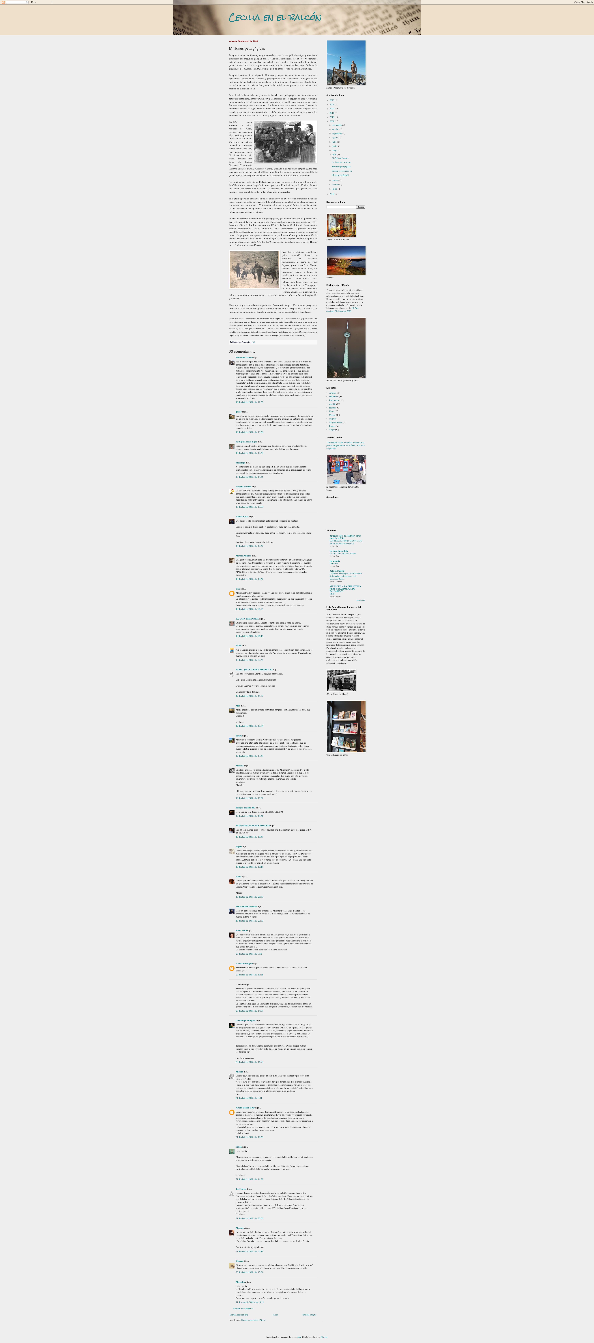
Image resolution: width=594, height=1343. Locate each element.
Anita (238, 876)
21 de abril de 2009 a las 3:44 (249, 1097)
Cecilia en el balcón (275, 17)
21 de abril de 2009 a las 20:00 (249, 1218)
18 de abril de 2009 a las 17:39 (249, 545)
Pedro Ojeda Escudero (246, 906)
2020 (332, 108)
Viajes (332, 429)
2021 (332, 104)
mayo (335, 150)
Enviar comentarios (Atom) (253, 1319)
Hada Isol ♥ (241, 930)
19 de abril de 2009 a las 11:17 (249, 695)
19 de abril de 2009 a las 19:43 (249, 866)
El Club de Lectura (340, 158)
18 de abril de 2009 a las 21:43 (249, 635)
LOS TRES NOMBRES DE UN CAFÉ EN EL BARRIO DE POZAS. (346, 542)
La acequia (335, 561)
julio (334, 141)
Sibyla (239, 1146)
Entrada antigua (309, 1314)
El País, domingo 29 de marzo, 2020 (342, 310)
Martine (239, 1227)
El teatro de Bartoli (340, 174)
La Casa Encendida (339, 550)
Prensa (332, 426)
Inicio (275, 1314)
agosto (335, 137)
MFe (238, 705)
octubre (336, 129)
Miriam (239, 1071)
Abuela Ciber (242, 516)
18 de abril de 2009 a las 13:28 (249, 432)
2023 (332, 100)
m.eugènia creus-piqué (246, 441)
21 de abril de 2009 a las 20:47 (249, 1251)
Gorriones (334, 563)
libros (331, 411)
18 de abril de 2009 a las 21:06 (249, 608)
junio (335, 145)
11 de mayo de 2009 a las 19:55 (250, 1302)
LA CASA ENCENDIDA (247, 618)
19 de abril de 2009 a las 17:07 (249, 798)
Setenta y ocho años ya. (342, 170)
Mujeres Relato (335, 422)
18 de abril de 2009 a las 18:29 (249, 578)
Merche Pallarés (243, 555)
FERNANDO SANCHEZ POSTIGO (253, 825)
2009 (332, 121)
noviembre (337, 124)
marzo (335, 180)
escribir (332, 403)
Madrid (332, 414)
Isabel (238, 645)
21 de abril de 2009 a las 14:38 (249, 1179)
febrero (335, 184)
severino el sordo (243, 486)
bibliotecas (333, 396)
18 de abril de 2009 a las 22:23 (249, 659)
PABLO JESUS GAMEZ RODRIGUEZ (254, 669)
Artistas (332, 392)
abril (334, 154)
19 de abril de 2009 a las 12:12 (249, 725)
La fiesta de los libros (341, 162)
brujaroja (240, 462)
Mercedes (240, 1282)
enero (335, 188)
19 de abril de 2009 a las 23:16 (249, 920)
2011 (332, 112)
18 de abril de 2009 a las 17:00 (249, 506)
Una (238, 588)
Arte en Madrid (337, 570)
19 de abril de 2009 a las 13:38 (249, 755)
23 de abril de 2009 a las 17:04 (249, 1272)
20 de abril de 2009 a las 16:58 (249, 1061)
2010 (332, 117)
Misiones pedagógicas (341, 166)
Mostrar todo (361, 600)
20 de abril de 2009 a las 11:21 (249, 974)
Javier (238, 411)
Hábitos (332, 407)
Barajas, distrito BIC (245, 807)
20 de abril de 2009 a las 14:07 (249, 1010)
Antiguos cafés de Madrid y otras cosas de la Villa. (345, 537)
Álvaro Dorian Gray (245, 1107)
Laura (239, 735)
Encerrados (334, 400)
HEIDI (332, 593)
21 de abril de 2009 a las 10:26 (249, 1137)
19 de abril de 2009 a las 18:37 (249, 836)
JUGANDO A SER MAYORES (343, 553)
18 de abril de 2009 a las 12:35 (249, 402)
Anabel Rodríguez (244, 963)
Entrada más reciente (239, 1314)
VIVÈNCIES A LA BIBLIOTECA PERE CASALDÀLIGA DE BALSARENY (345, 589)
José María (241, 1189)
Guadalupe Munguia (245, 1020)
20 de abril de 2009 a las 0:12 (249, 953)
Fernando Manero (244, 357)
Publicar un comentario (243, 1308)
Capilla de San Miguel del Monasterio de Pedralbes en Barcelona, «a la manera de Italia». (346, 576)
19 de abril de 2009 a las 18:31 (249, 815)
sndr (299, 1336)
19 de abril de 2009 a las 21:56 (249, 896)
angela (239, 846)
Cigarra (239, 1261)
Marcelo (239, 765)
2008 (332, 193)
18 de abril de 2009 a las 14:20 (249, 452)
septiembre (337, 133)
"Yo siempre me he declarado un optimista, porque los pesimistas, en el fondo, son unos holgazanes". (345, 445)
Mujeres (332, 418)
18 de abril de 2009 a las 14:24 (249, 476)
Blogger (324, 1336)
